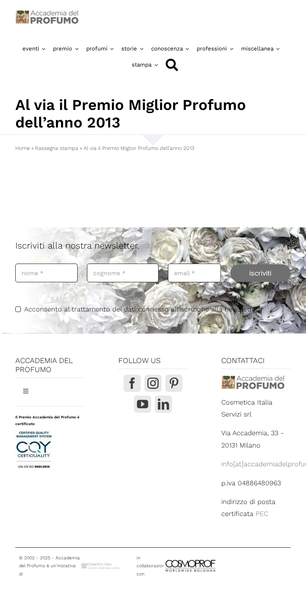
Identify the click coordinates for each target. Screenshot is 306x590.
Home (22, 148)
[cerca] (172, 65)
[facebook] (132, 383)
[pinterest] (173, 383)
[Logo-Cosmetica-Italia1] (101, 565)
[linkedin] (163, 404)
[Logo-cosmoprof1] (211, 559)
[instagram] (153, 383)
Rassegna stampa (56, 148)
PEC (262, 513)
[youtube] (142, 404)
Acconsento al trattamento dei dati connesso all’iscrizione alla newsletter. (141, 309)
